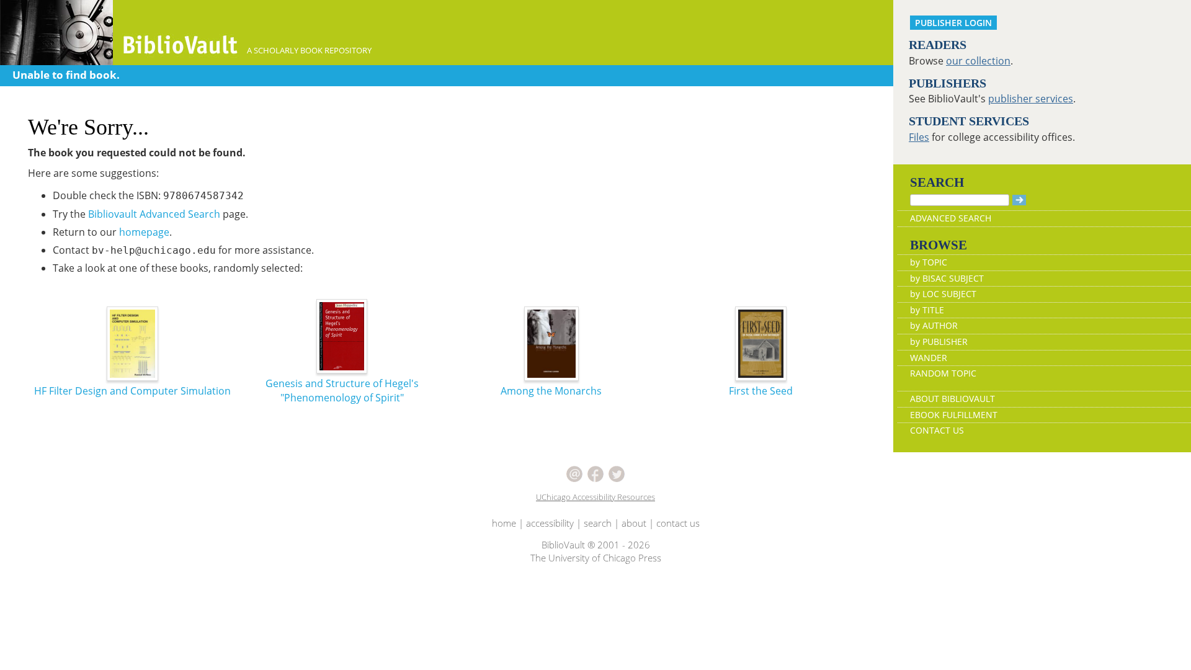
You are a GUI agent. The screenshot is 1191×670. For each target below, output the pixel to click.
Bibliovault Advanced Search (154, 214)
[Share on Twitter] (616, 473)
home (504, 523)
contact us (678, 523)
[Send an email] (574, 473)
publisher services (1030, 98)
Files (919, 137)
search (598, 523)
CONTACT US (937, 430)
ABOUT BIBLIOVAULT (952, 398)
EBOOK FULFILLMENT (953, 415)
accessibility (550, 523)
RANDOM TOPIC (943, 373)
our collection (978, 61)
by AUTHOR (934, 325)
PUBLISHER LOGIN (953, 23)
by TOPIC (928, 262)
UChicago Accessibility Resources (595, 496)
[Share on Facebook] (595, 473)
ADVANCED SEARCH (950, 218)
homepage (144, 232)
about (634, 523)
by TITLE (927, 310)
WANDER (928, 358)
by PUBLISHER (939, 341)
